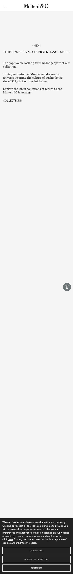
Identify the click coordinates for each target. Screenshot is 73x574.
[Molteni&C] (36, 5)
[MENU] (5, 5)
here (10, 539)
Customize (36, 568)
